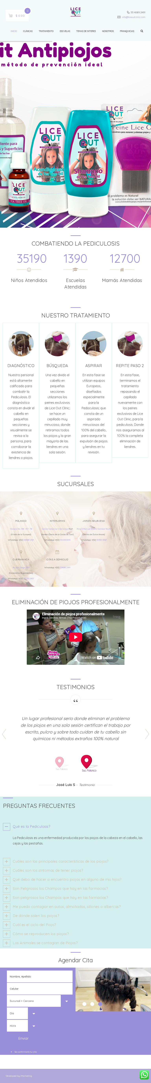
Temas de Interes (86, 31)
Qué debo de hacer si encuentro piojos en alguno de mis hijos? (67, 879)
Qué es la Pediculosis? (31, 826)
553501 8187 (102, 540)
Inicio (14, 31)
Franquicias (127, 31)
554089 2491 (29, 540)
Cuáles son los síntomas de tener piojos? (48, 870)
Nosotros (108, 31)
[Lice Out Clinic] (76, 13)
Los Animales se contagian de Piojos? (45, 943)
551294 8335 (65, 540)
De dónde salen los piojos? (36, 915)
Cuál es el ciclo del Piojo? (34, 924)
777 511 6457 (28, 578)
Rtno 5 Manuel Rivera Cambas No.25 (94, 529)
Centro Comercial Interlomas (55, 529)
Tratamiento (46, 31)
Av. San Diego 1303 (21, 567)
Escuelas (65, 31)
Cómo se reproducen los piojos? (41, 934)
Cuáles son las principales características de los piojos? (61, 861)
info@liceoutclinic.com (133, 17)
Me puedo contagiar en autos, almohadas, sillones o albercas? (67, 906)
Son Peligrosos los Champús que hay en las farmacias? (60, 888)
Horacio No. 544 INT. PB (21, 529)
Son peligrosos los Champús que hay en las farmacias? (60, 897)
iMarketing (26, 1075)
